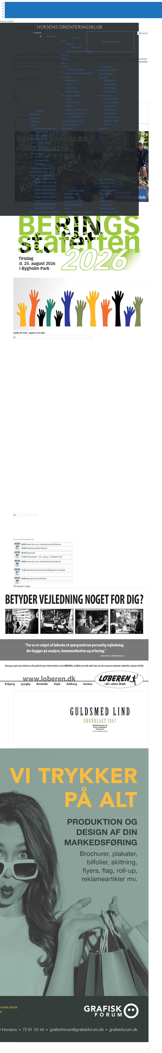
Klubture (106, 124)
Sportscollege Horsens (43, 164)
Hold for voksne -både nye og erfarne (44, 150)
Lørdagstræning (109, 88)
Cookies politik (76, 116)
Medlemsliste (71, 88)
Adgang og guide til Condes (74, 201)
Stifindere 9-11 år (36, 139)
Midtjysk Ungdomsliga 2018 (45, 204)
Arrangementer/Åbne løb (108, 70)
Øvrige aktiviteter (105, 96)
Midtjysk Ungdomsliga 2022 (45, 190)
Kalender (40, 111)
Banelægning (69, 197)
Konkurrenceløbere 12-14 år (40, 143)
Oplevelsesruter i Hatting (109, 212)
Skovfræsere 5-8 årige (38, 135)
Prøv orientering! (106, 179)
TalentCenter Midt (42, 157)
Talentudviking (35, 153)
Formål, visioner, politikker (71, 96)
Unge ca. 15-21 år (36, 146)
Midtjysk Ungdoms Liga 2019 (46, 200)
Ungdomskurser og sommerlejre (42, 168)
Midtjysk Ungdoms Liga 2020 (46, 197)
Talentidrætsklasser (42, 160)
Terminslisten (34, 122)
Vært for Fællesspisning (73, 205)
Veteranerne (103, 128)
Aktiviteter (106, 66)
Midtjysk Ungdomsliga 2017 (45, 208)
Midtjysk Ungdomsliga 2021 (45, 193)
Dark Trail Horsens (110, 117)
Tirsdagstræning (109, 80)
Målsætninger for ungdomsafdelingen (44, 212)
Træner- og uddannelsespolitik (77, 110)
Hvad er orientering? (107, 183)
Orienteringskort (67, 128)
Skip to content (7, 21)
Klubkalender (34, 114)
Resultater (65, 66)
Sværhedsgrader (106, 201)
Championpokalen (110, 99)
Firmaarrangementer (108, 208)
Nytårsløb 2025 (109, 113)
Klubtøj (68, 84)
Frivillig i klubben (76, 190)
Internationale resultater (75, 69)
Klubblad (64, 59)
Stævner (67, 208)
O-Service (33, 125)
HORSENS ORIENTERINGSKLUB (69, 27)
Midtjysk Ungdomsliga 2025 (45, 179)
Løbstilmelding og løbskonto (45, 128)
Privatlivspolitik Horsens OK (76, 113)
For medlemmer (67, 77)
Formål (68, 99)
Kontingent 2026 (72, 80)
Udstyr (102, 197)
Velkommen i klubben (108, 190)
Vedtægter (70, 106)
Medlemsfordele (72, 91)
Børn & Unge (42, 132)
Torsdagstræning (110, 84)
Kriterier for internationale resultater (79, 73)
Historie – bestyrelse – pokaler (72, 121)
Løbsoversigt (34, 118)
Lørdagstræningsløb (71, 194)
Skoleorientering (106, 194)
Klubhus (64, 63)
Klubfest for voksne (110, 121)
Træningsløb (51, 36)
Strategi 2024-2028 (73, 102)
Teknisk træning (109, 91)
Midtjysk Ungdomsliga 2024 (45, 182)
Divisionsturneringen (111, 102)
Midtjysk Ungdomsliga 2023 (45, 186)
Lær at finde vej (106, 205)
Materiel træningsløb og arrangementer (79, 212)
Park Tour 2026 (109, 110)
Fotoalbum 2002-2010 (69, 125)
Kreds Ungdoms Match (39, 172)
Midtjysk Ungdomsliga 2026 (40, 175)
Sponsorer (65, 55)
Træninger (103, 77)
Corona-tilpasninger (106, 74)
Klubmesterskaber (110, 106)
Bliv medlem (104, 186)
